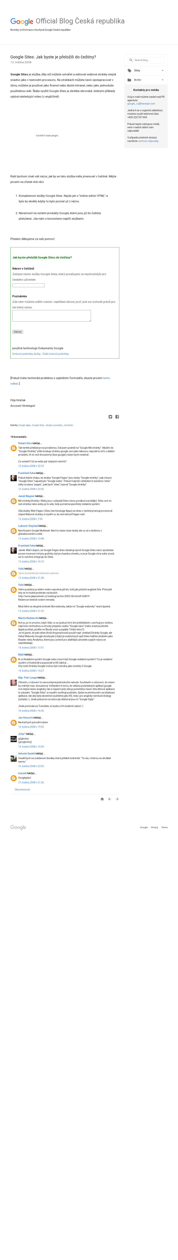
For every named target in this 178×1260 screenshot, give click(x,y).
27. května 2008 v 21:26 (31, 782)
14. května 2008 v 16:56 (31, 710)
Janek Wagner (26, 496)
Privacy (155, 827)
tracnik (22, 773)
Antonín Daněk (26, 753)
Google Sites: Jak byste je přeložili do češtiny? (53, 57)
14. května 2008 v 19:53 (31, 726)
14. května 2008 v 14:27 (31, 670)
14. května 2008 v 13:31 (31, 647)
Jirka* (22, 734)
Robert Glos (25, 443)
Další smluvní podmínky (56, 354)
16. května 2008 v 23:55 (31, 766)
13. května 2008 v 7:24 (30, 519)
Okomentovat (22, 789)
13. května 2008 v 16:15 (31, 561)
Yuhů (21, 568)
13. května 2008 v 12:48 (31, 538)
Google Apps (25, 425)
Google (144, 827)
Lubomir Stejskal (28, 526)
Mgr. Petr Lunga (27, 677)
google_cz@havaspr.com (141, 103)
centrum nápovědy (148, 141)
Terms (164, 827)
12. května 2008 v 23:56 (31, 489)
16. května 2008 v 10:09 (31, 746)
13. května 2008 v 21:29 (31, 611)
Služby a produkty (54, 425)
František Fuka (27, 473)
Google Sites (38, 425)
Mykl (21, 654)
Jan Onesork (25, 717)
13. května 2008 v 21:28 (31, 577)
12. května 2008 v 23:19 (31, 466)
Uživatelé (68, 425)
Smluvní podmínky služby (26, 354)
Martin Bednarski (28, 618)
